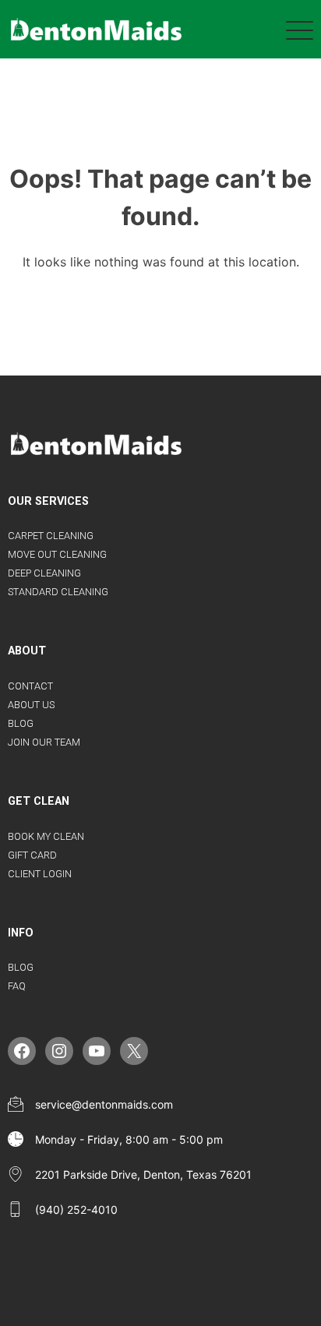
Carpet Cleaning (50, 535)
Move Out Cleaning (57, 554)
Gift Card (32, 855)
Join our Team (44, 742)
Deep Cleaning (44, 573)
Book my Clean (46, 836)
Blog (21, 723)
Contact (30, 686)
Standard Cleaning (58, 592)
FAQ (17, 986)
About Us (31, 705)
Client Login (40, 874)
